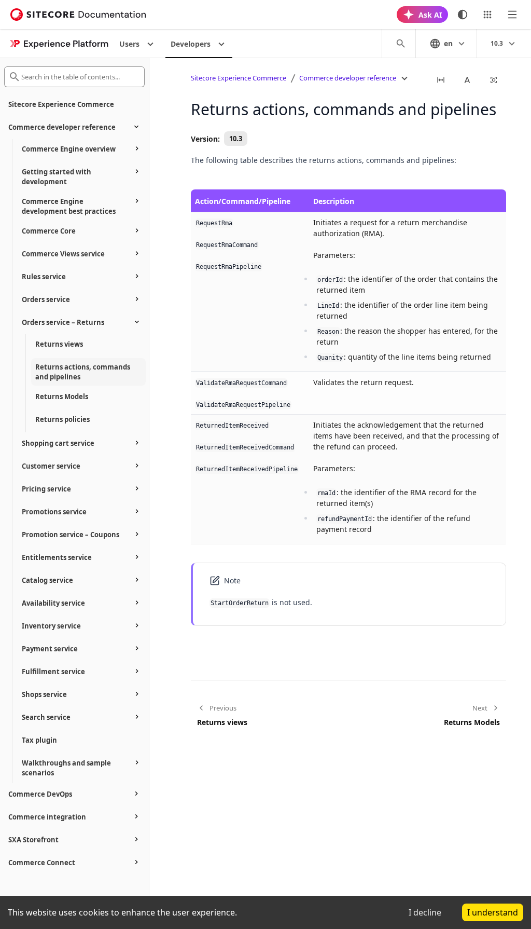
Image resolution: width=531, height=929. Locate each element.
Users (129, 44)
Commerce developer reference (347, 78)
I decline (425, 912)
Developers (191, 44)
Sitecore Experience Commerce (238, 78)
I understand (492, 912)
